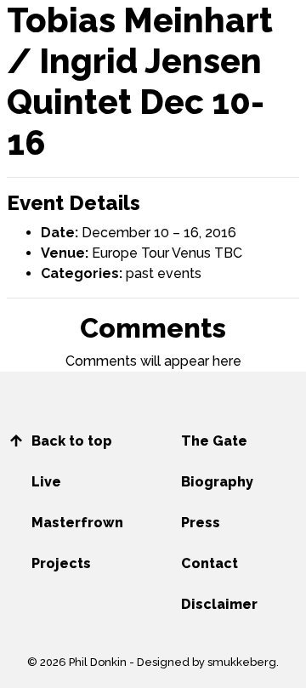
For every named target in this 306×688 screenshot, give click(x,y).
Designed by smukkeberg (206, 662)
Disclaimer (219, 604)
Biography (217, 482)
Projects (61, 563)
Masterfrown (77, 523)
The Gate (214, 441)
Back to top (71, 441)
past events (163, 273)
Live (46, 482)
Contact (209, 563)
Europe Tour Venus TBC (167, 253)
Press (200, 523)
